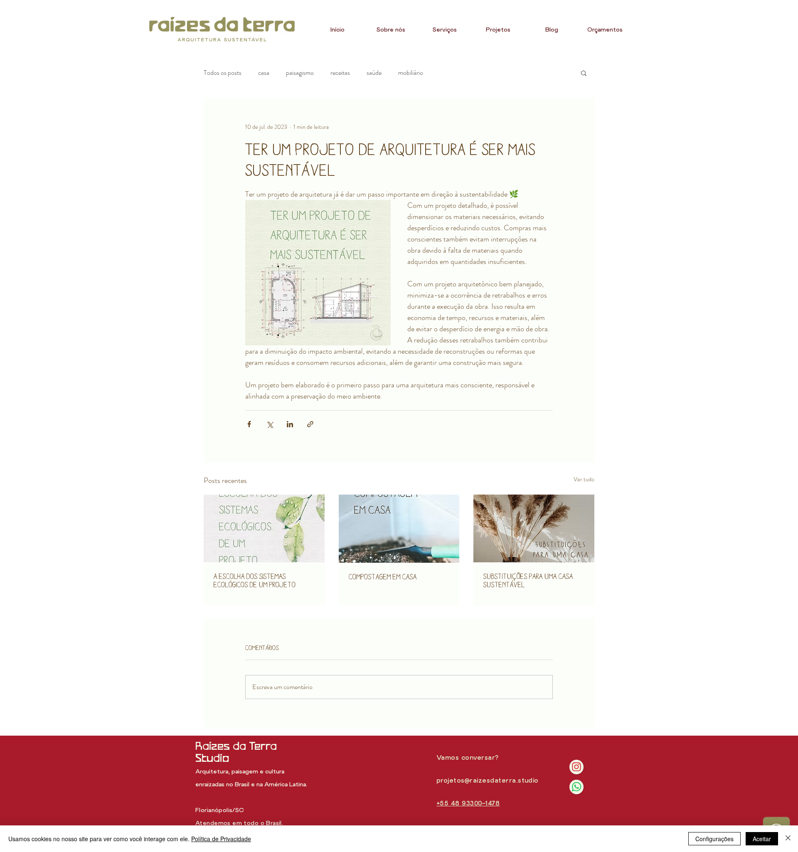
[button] (584, 72)
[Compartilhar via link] (310, 424)
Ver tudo (584, 479)
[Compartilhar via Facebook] (249, 424)
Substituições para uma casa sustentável (528, 580)
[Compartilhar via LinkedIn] (290, 424)
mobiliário (410, 72)
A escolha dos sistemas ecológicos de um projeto (255, 580)
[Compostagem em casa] (399, 529)
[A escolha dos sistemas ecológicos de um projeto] (264, 528)
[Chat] (576, 767)
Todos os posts (222, 72)
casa (263, 72)
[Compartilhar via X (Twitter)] (269, 424)
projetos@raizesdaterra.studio (487, 781)
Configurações (714, 839)
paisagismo (300, 72)
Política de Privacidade (221, 839)
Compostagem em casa (383, 577)
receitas (340, 72)
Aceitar (762, 839)
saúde (374, 72)
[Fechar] (788, 838)
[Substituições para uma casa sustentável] (533, 528)
